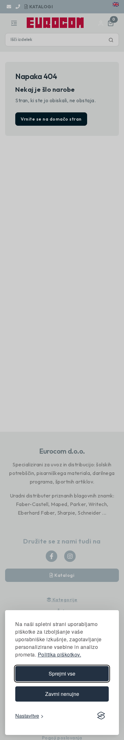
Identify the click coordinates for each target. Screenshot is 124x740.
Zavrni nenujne (62, 693)
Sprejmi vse (62, 673)
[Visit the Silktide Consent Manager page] (101, 715)
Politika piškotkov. (59, 654)
